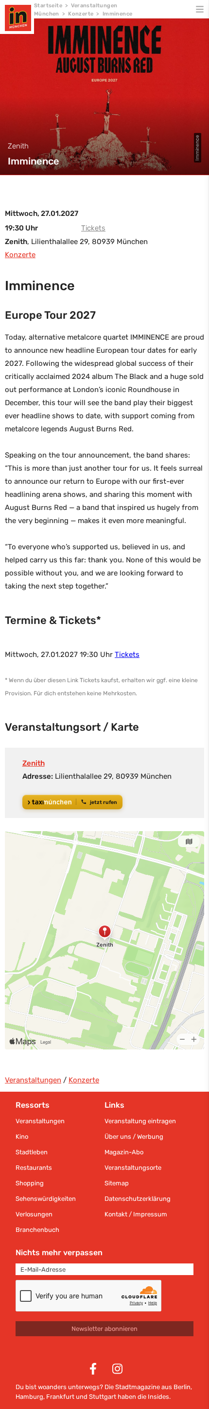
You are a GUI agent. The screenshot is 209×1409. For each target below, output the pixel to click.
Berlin (182, 1387)
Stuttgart (102, 1396)
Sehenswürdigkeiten (46, 1198)
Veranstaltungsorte (132, 1167)
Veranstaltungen (33, 1080)
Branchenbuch (37, 1229)
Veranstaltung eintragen (140, 1121)
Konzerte (80, 14)
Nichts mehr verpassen (59, 1252)
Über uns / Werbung (133, 1136)
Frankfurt (60, 1396)
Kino (22, 1136)
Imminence (118, 14)
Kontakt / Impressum (135, 1214)
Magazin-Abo (123, 1152)
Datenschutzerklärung (137, 1198)
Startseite (48, 5)
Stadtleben (32, 1152)
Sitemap (116, 1183)
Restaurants (34, 1167)
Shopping (30, 1183)
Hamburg (29, 1396)
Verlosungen (34, 1214)
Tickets (93, 228)
